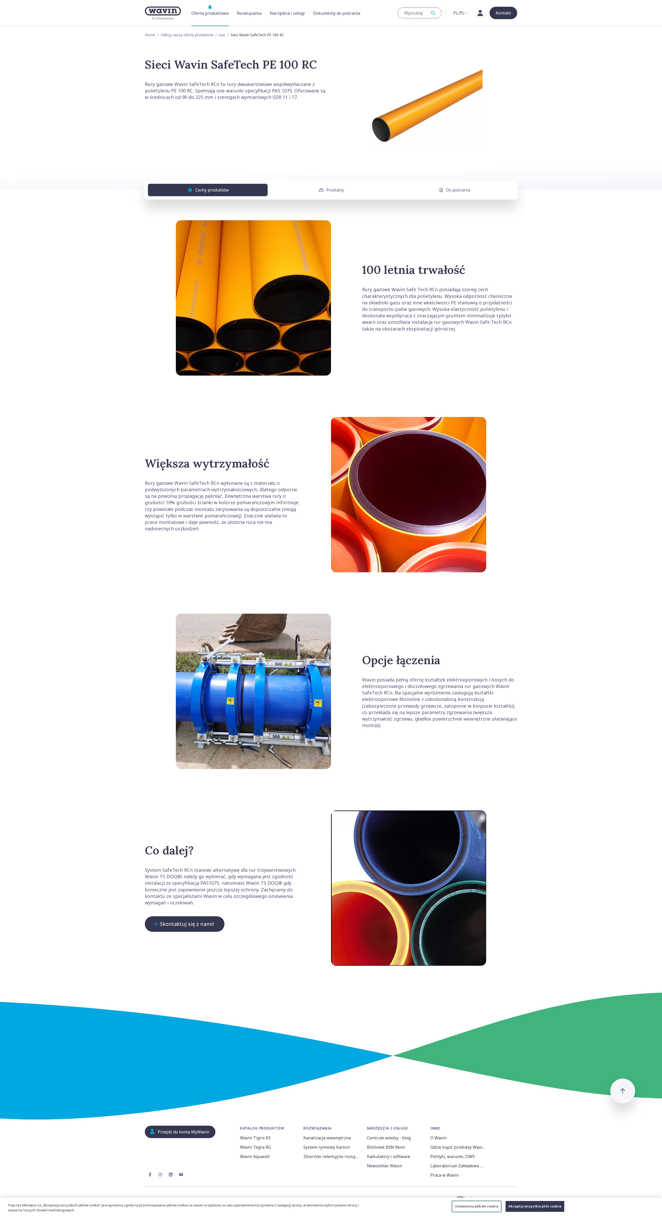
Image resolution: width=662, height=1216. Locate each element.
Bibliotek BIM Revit (386, 1147)
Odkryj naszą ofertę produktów (187, 34)
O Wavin (438, 1138)
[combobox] (420, 13)
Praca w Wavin (444, 1175)
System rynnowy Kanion (326, 1147)
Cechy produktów (212, 190)
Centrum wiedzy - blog (389, 1138)
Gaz (222, 34)
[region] (331, 1207)
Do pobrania (458, 190)
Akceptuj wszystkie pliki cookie (534, 1206)
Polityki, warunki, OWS (452, 1156)
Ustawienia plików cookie (476, 1206)
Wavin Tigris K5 (255, 1138)
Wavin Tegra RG (255, 1147)
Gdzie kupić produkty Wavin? (458, 1147)
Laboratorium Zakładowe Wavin (458, 1166)
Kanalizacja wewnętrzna (327, 1138)
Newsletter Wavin (384, 1166)
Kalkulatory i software (388, 1156)
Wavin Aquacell (255, 1156)
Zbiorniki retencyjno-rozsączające (331, 1156)
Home (150, 34)
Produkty (335, 190)
